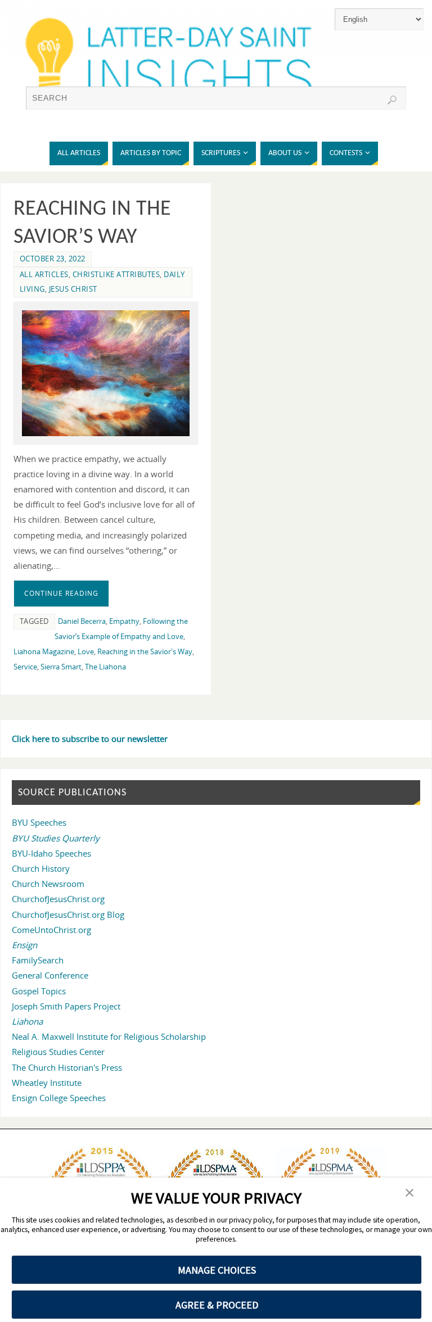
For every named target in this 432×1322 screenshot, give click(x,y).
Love (86, 651)
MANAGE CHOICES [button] (217, 1270)
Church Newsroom (48, 883)
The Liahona (105, 667)
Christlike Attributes (116, 274)
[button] (409, 1193)
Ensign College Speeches (59, 1097)
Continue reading (61, 593)
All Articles (44, 274)
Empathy (124, 621)
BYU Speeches (39, 822)
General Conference (50, 975)
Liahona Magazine (44, 651)
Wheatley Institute (47, 1082)
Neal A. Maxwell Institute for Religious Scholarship (109, 1036)
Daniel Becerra (82, 621)
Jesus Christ (73, 289)
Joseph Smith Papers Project (66, 1006)
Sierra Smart (61, 667)
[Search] (392, 100)
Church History (41, 868)
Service (25, 667)
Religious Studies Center (58, 1051)
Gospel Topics (39, 991)
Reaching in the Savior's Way (144, 651)
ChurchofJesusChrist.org (58, 898)
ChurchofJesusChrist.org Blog (68, 914)
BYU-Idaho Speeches (51, 853)
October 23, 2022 (53, 258)
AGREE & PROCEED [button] (217, 1304)
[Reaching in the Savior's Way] (106, 373)
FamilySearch (38, 960)
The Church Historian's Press (67, 1067)
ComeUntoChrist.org (51, 929)
